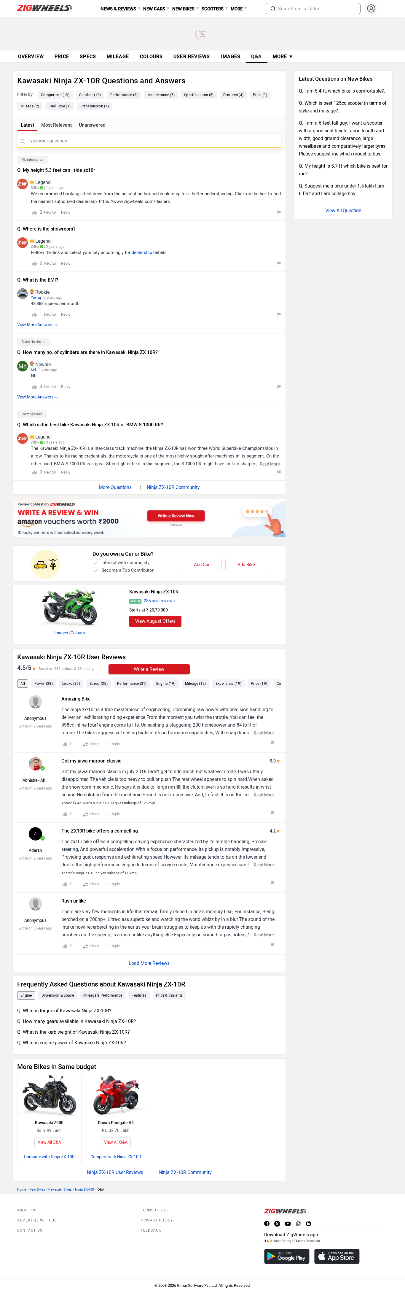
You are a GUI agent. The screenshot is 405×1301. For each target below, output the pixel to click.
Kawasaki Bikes (60, 1190)
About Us (27, 1210)
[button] (273, 8)
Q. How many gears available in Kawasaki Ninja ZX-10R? (76, 1021)
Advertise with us (37, 1220)
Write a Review (149, 669)
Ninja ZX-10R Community (173, 487)
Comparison (32, 414)
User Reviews (191, 56)
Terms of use (155, 1210)
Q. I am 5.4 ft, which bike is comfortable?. (342, 91)
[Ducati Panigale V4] (116, 1095)
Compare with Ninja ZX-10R (49, 1156)
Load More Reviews (149, 963)
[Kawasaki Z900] (49, 1095)
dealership (142, 252)
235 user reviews (159, 600)
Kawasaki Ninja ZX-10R (153, 592)
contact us (29, 1230)
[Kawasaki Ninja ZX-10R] (70, 606)
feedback (151, 1230)
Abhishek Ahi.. (36, 780)
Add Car (202, 564)
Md (33, 370)
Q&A (256, 56)
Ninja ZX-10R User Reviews (115, 1172)
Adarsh (35, 850)
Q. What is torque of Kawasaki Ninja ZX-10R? (64, 1011)
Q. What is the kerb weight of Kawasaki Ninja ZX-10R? (73, 1032)
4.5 (133, 601)
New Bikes (37, 1190)
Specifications (33, 342)
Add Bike (246, 564)
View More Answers (35, 324)
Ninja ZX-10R (84, 1190)
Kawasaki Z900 (49, 1122)
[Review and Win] (149, 518)
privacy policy (157, 1220)
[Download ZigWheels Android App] (287, 1256)
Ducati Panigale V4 (116, 1122)
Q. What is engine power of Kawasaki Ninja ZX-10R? (71, 1043)
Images (61, 633)
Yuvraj (36, 298)
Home (21, 1190)
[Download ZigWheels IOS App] (337, 1256)
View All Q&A (49, 1142)
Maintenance (32, 160)
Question (352, 210)
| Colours (77, 633)
